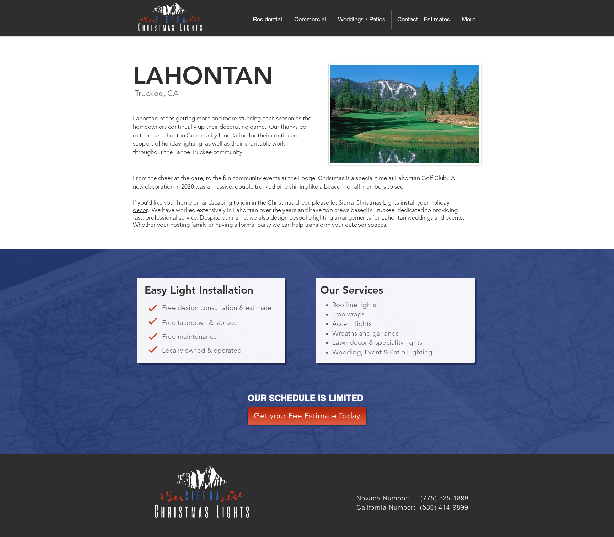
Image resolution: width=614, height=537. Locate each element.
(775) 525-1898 (444, 498)
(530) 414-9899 (444, 507)
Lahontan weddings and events (422, 217)
